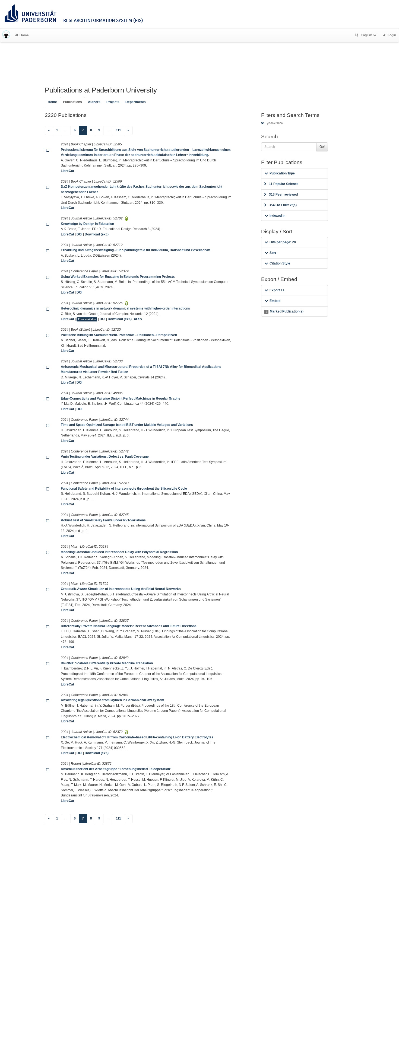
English (366, 35)
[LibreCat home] (6, 35)
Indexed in (277, 216)
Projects (112, 102)
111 (118, 130)
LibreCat (67, 171)
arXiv (138, 319)
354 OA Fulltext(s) (283, 205)
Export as (277, 290)
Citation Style (280, 263)
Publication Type (282, 173)
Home (24, 35)
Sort (273, 253)
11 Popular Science (284, 184)
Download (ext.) (97, 234)
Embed (275, 301)
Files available (87, 319)
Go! (322, 147)
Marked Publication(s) (284, 311)
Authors (94, 102)
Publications (72, 102)
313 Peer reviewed (283, 194)
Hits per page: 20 (283, 242)
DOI (79, 234)
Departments (135, 102)
